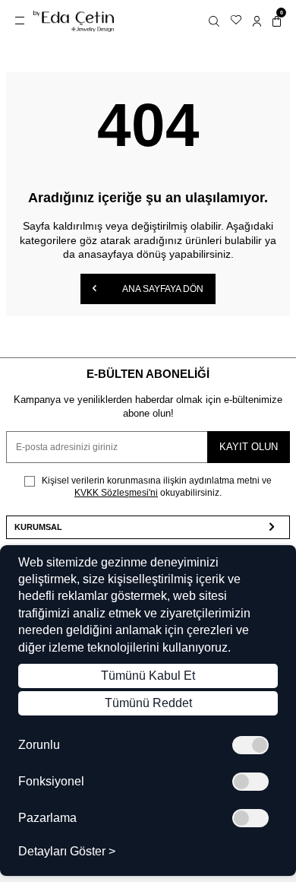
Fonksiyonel (51, 782)
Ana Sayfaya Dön (162, 289)
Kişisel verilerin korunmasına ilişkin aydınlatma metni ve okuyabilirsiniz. (155, 486)
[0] (276, 21)
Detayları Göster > (66, 852)
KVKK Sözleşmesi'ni (116, 492)
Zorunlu (39, 745)
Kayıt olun (248, 446)
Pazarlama (47, 818)
